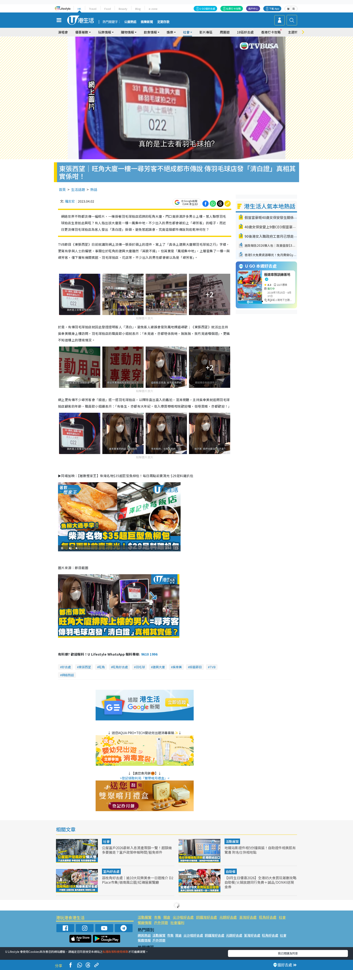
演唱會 (63, 32)
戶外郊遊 (161, 922)
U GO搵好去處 (207, 8)
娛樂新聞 (147, 22)
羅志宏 (70, 201)
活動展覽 (232, 841)
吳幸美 (177, 667)
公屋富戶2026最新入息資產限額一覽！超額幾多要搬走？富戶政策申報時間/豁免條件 (137, 850)
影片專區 (205, 32)
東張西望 (85, 667)
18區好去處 (245, 32)
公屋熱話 (130, 22)
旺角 (102, 667)
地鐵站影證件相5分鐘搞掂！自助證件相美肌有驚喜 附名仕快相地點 (260, 850)
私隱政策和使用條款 (115, 952)
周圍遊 (225, 32)
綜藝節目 (196, 667)
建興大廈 (159, 667)
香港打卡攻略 (271, 32)
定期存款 (163, 22)
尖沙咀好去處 (183, 917)
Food (107, 9)
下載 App (274, 8)
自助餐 (231, 871)
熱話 (93, 189)
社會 (106, 841)
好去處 (66, 667)
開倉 (166, 917)
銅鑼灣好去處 (206, 917)
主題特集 (294, 32)
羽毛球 (140, 667)
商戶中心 (253, 8)
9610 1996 (149, 654)
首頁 (62, 189)
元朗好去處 (228, 917)
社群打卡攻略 (233, 8)
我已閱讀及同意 (288, 953)
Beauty (123, 9)
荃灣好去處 (248, 917)
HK (79, 9)
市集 (157, 917)
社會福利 (177, 922)
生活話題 (78, 189)
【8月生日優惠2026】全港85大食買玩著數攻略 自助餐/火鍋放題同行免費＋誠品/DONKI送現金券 (260, 882)
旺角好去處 (120, 667)
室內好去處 (111, 871)
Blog (138, 9)
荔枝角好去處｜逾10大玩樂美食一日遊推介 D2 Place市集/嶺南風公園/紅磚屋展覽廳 (137, 880)
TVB (213, 667)
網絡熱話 (68, 675)
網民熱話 (144, 935)
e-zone (153, 9)
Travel (92, 9)
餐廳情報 (145, 922)
